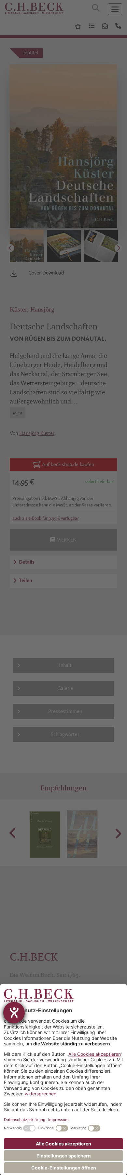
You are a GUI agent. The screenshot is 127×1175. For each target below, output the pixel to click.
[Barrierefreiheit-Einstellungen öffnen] (14, 1012)
